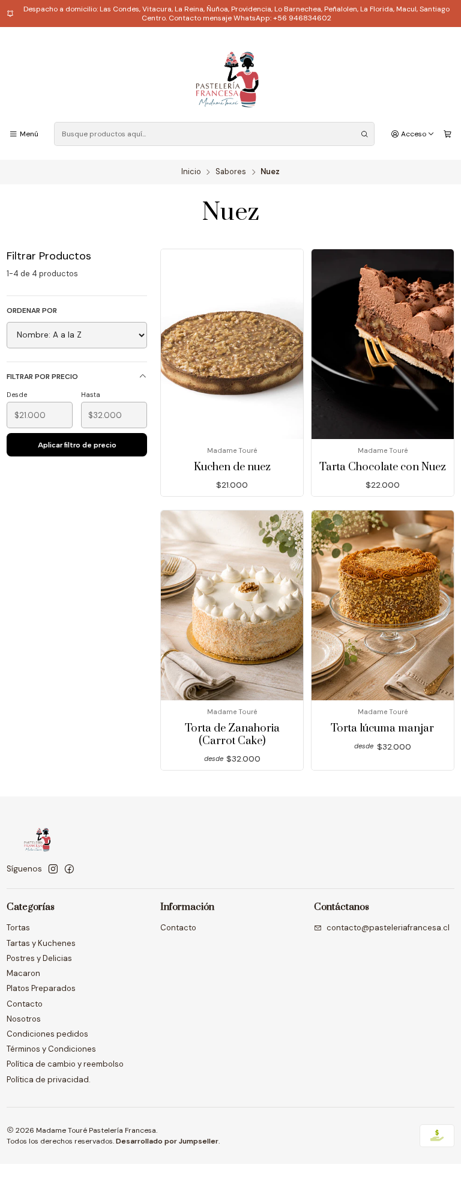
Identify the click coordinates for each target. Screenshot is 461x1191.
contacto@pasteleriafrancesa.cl (388, 928)
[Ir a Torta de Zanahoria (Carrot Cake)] (232, 605)
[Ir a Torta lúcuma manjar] (383, 605)
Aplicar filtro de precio (77, 445)
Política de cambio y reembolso (65, 1064)
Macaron (23, 973)
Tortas (18, 928)
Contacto (25, 1004)
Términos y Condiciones (51, 1049)
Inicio (191, 172)
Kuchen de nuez (232, 467)
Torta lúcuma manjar (382, 728)
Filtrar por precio (42, 376)
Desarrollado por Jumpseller (167, 1141)
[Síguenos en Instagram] (53, 869)
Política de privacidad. (49, 1079)
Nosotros (24, 1019)
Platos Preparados (41, 988)
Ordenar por (32, 310)
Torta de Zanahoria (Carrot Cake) (232, 735)
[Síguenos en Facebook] (69, 869)
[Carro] (447, 134)
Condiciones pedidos (47, 1034)
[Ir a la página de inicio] (230, 76)
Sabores (230, 172)
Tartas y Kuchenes (41, 943)
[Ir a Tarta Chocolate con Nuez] (383, 344)
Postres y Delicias (39, 958)
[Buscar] (364, 134)
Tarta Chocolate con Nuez (382, 467)
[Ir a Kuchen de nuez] (232, 344)
